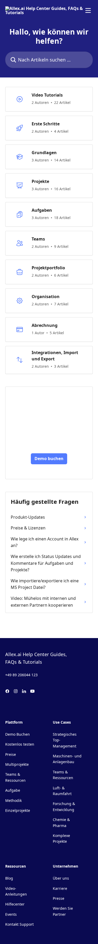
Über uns (61, 878)
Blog (9, 878)
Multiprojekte (17, 764)
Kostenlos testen (19, 744)
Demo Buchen (17, 734)
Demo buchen (49, 458)
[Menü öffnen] (88, 10)
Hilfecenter (15, 904)
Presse (58, 898)
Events (11, 914)
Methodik (13, 800)
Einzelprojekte (17, 810)
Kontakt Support (19, 924)
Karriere (60, 888)
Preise (10, 754)
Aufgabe (12, 790)
